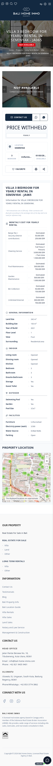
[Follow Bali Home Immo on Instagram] (11, 701)
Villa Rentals (8, 612)
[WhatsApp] (36, 117)
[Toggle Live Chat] (47, 760)
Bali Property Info (10, 602)
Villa (42, 50)
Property (19, 50)
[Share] (44, 169)
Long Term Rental (32, 50)
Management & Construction (16, 632)
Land (7, 549)
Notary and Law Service (13, 627)
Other (7, 554)
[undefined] (47, 467)
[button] (12, 453)
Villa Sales (7, 617)
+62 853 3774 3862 (29, 684)
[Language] (45, 4)
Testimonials (8, 592)
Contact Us (20, 117)
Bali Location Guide (11, 607)
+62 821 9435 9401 (18, 664)
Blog (4, 597)
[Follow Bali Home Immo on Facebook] (4, 701)
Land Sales (7, 622)
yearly (26, 135)
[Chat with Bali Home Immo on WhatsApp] (18, 701)
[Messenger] (44, 117)
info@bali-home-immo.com (22, 661)
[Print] (36, 169)
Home (11, 50)
